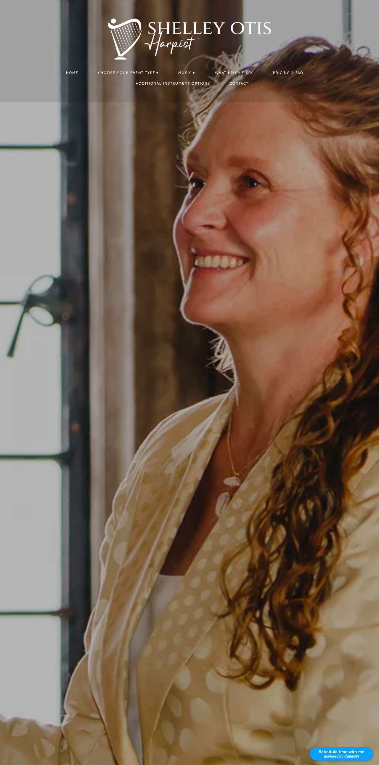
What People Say (234, 72)
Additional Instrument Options (173, 83)
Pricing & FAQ (288, 72)
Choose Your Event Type (126, 72)
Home (72, 72)
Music (185, 72)
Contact (239, 83)
